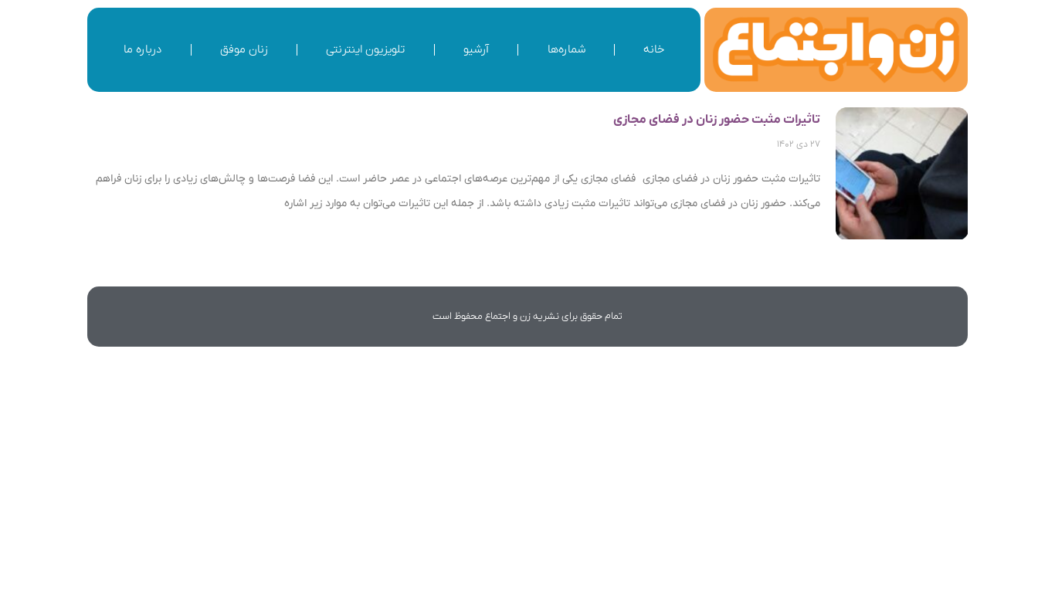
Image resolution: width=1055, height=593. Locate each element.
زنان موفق (244, 49)
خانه (653, 49)
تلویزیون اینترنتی (365, 49)
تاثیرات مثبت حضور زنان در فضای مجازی (716, 119)
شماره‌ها (566, 49)
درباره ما (142, 49)
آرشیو (476, 49)
